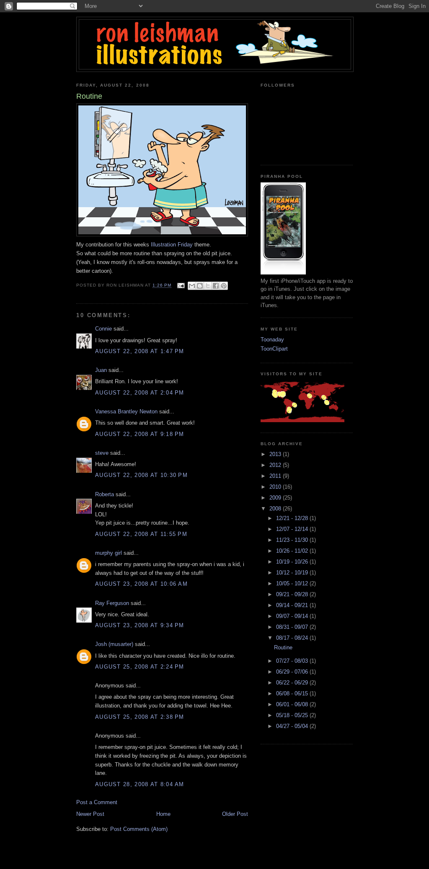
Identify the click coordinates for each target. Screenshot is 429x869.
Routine (283, 647)
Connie (103, 329)
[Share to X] (208, 286)
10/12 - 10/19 (293, 572)
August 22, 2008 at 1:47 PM (139, 351)
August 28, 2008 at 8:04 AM (139, 784)
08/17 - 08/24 (293, 638)
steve (102, 453)
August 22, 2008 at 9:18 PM (139, 434)
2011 (276, 476)
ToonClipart (274, 349)
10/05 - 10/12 (293, 583)
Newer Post (90, 814)
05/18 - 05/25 (293, 715)
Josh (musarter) (114, 644)
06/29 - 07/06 (293, 672)
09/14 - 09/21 (293, 605)
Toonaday (272, 339)
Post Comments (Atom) (139, 829)
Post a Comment (96, 802)
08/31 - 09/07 (293, 627)
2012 (276, 465)
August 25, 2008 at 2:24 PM (139, 667)
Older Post (235, 814)
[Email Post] (180, 285)
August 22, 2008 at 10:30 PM (141, 475)
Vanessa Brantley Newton (126, 411)
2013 (276, 454)
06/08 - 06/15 (293, 693)
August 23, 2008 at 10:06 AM (141, 584)
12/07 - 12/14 (293, 529)
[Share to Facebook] (216, 286)
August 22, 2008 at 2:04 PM (139, 393)
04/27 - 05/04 (293, 726)
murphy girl (108, 553)
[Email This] (192, 286)
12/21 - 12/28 (293, 518)
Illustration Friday (172, 244)
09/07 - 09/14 (293, 616)
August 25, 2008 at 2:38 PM (139, 717)
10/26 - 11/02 (293, 551)
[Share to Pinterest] (224, 286)
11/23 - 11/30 (293, 540)
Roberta (104, 494)
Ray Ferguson (112, 603)
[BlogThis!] (200, 286)
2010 (276, 487)
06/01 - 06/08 (293, 704)
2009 (276, 498)
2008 (276, 508)
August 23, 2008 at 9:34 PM (139, 625)
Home (163, 814)
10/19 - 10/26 (293, 562)
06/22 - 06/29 (293, 682)
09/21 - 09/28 (293, 594)
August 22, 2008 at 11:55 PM (141, 534)
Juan (101, 370)
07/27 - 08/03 (293, 661)
